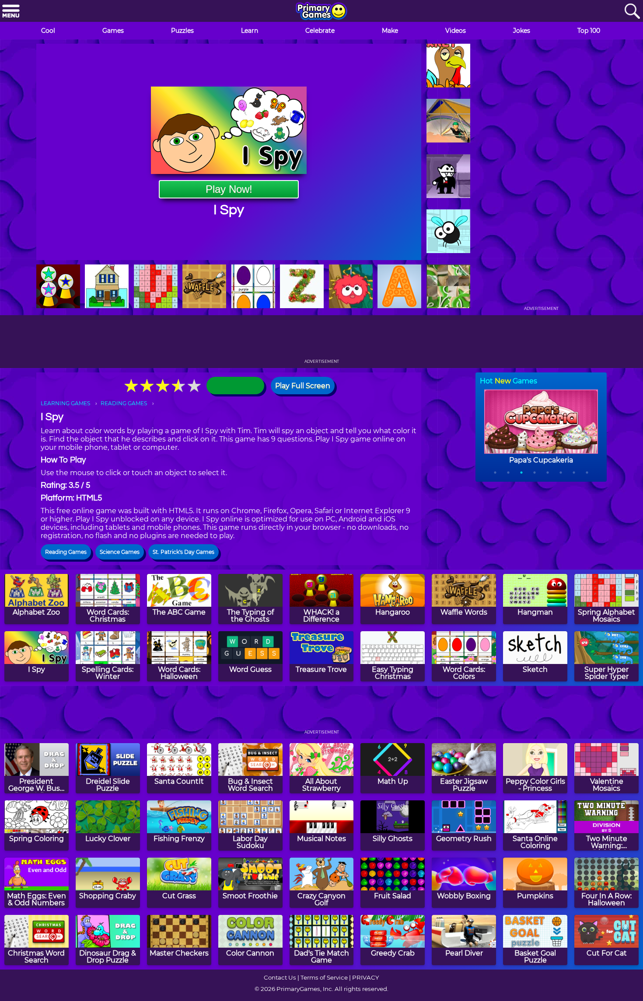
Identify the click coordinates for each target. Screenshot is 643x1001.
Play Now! (229, 189)
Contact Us (280, 977)
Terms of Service (324, 977)
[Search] (632, 11)
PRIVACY (365, 977)
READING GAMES (124, 403)
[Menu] (11, 11)
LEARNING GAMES (65, 403)
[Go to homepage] (321, 12)
